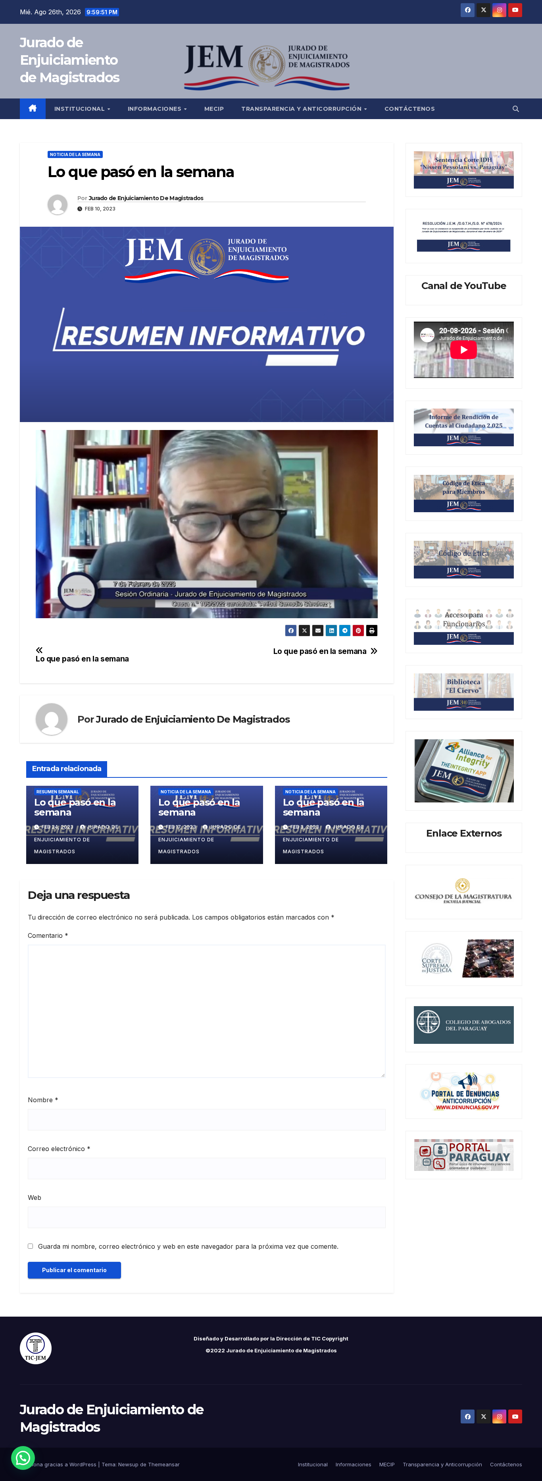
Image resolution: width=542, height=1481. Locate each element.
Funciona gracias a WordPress (59, 1464)
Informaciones (155, 108)
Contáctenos (409, 108)
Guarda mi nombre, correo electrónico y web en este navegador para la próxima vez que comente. (188, 1246)
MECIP (214, 108)
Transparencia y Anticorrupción (302, 108)
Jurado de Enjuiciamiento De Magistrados (146, 198)
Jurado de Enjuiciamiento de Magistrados (69, 60)
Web (34, 1197)
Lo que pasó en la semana (320, 651)
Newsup (128, 1464)
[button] (516, 109)
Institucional (80, 108)
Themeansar (164, 1464)
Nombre (43, 1100)
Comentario (48, 935)
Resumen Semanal (58, 791)
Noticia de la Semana (75, 154)
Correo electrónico (59, 1149)
